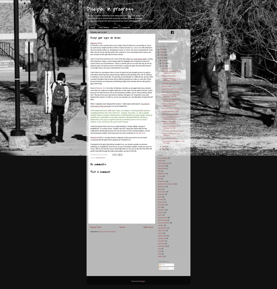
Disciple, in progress (110, 9)
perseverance (100, 158)
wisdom (160, 256)
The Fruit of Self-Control (170, 114)
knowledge (161, 205)
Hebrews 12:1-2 (96, 43)
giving (160, 189)
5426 (141, 110)
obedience (161, 210)
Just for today (166, 86)
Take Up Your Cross (168, 76)
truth (159, 251)
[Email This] (113, 155)
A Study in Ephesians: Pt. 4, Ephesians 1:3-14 (171, 118)
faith (159, 171)
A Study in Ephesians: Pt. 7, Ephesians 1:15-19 (171, 95)
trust (159, 249)
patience (161, 212)
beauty (160, 161)
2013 (162, 58)
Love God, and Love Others (171, 83)
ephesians (161, 166)
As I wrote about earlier (138, 59)
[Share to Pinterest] (121, 155)
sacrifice (161, 225)
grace (160, 197)
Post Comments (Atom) (108, 231)
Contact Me (126, 27)
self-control (162, 230)
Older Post (148, 227)
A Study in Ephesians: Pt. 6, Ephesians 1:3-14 (171, 100)
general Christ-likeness (166, 184)
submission (162, 238)
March (164, 149)
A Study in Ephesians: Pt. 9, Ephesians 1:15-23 (171, 72)
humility (160, 199)
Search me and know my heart (172, 89)
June (164, 63)
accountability (162, 158)
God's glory (162, 192)
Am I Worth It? (167, 68)
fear (159, 179)
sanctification (162, 228)
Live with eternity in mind (170, 111)
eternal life (161, 168)
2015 (162, 52)
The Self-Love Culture (169, 138)
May (163, 66)
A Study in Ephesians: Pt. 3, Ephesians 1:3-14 (171, 122)
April (164, 146)
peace (160, 215)
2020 (162, 49)
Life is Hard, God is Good (170, 92)
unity (159, 254)
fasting (160, 176)
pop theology (162, 220)
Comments (164, 268)
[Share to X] (117, 155)
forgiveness (162, 181)
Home (93, 27)
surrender (161, 241)
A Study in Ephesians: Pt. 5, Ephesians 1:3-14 (171, 104)
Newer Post (95, 227)
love (159, 207)
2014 (162, 55)
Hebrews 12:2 (101, 88)
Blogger (142, 281)
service (160, 233)
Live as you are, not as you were (173, 131)
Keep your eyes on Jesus (170, 108)
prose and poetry (164, 223)
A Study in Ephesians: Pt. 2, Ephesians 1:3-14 (171, 127)
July (163, 60)
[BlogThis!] (115, 155)
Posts (163, 265)
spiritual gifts (162, 236)
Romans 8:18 (140, 133)
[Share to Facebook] (119, 155)
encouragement (163, 163)
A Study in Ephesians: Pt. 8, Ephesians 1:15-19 (171, 79)
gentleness (161, 186)
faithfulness (162, 173)
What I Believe (104, 27)
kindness (161, 202)
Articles (115, 27)
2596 (109, 110)
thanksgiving (162, 246)
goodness (161, 194)
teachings (161, 243)
